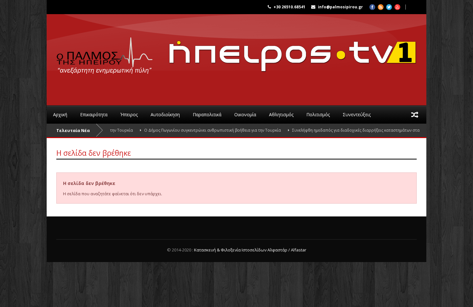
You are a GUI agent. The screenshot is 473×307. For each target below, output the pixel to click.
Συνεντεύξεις (357, 114)
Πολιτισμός (318, 114)
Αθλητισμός (281, 114)
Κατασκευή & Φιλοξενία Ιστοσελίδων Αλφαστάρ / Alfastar (250, 250)
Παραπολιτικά (207, 114)
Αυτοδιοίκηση (165, 114)
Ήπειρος (129, 114)
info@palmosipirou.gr (340, 7)
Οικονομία (245, 114)
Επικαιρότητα (93, 114)
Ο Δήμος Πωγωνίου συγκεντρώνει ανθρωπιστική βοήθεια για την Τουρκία (203, 130)
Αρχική (60, 114)
